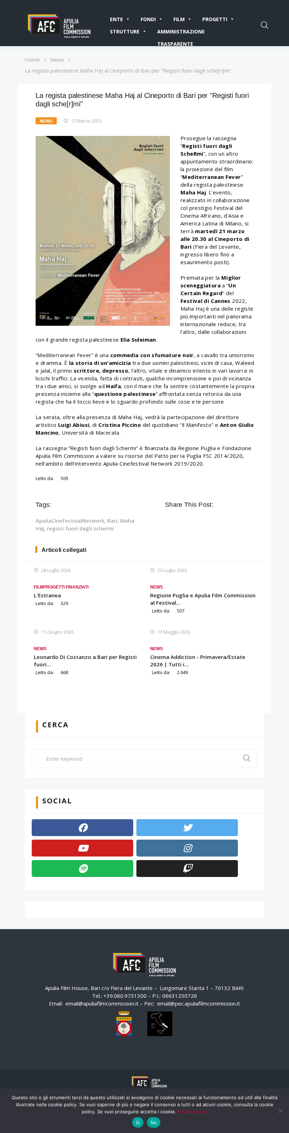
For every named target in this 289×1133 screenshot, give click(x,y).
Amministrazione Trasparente (181, 33)
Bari (112, 520)
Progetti (214, 19)
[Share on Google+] (239, 504)
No (153, 1122)
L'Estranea (47, 595)
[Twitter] (187, 827)
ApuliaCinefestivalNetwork (70, 520)
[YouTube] (82, 848)
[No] (280, 1110)
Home (32, 59)
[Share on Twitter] (230, 504)
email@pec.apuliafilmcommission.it (198, 1003)
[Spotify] (82, 868)
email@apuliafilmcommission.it (102, 1003)
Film (179, 19)
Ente (116, 19)
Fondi (148, 19)
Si (138, 1122)
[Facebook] (82, 827)
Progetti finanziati (65, 587)
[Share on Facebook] (220, 504)
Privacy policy (192, 1111)
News (57, 59)
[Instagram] (187, 848)
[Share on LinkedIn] (249, 504)
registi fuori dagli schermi (80, 528)
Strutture (125, 31)
